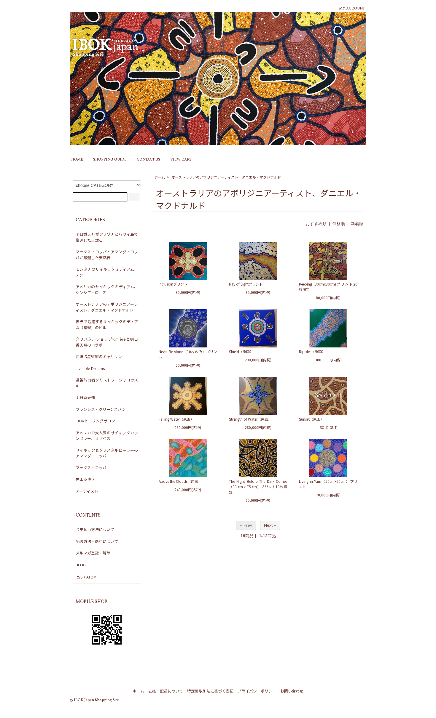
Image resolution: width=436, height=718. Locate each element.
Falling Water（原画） (176, 418)
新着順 (357, 223)
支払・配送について (165, 691)
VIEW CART (180, 159)
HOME (77, 159)
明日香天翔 (85, 397)
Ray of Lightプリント (246, 283)
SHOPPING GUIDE (110, 159)
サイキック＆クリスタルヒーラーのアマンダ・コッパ (107, 453)
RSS (79, 577)
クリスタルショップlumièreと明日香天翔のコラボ (107, 342)
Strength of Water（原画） (250, 418)
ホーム (159, 177)
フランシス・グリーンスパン (101, 409)
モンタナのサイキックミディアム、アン (107, 272)
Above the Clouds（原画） (180, 481)
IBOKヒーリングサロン (95, 421)
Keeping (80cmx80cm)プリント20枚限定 (328, 286)
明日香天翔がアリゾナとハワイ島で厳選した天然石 (107, 237)
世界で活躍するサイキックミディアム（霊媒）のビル (107, 324)
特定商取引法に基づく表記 (210, 691)
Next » (270, 525)
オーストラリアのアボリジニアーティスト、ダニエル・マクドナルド (226, 177)
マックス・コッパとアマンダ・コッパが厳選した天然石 (107, 254)
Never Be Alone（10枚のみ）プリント (188, 354)
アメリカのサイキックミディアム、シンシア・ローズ (107, 289)
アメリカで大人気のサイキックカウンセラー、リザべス (107, 435)
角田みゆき (85, 479)
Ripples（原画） (312, 351)
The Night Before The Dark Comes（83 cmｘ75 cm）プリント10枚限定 (258, 486)
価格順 (338, 223)
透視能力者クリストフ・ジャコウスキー (107, 383)
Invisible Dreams (90, 368)
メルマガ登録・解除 (93, 553)
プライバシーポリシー (257, 691)
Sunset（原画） (311, 418)
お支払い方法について (95, 529)
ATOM (91, 577)
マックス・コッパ (91, 467)
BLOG (81, 565)
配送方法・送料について (97, 541)
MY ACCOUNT (352, 8)
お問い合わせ (291, 691)
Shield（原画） (241, 351)
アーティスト (87, 491)
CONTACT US (148, 159)
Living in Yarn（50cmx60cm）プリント (328, 484)
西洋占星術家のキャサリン (99, 356)
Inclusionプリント (173, 283)
